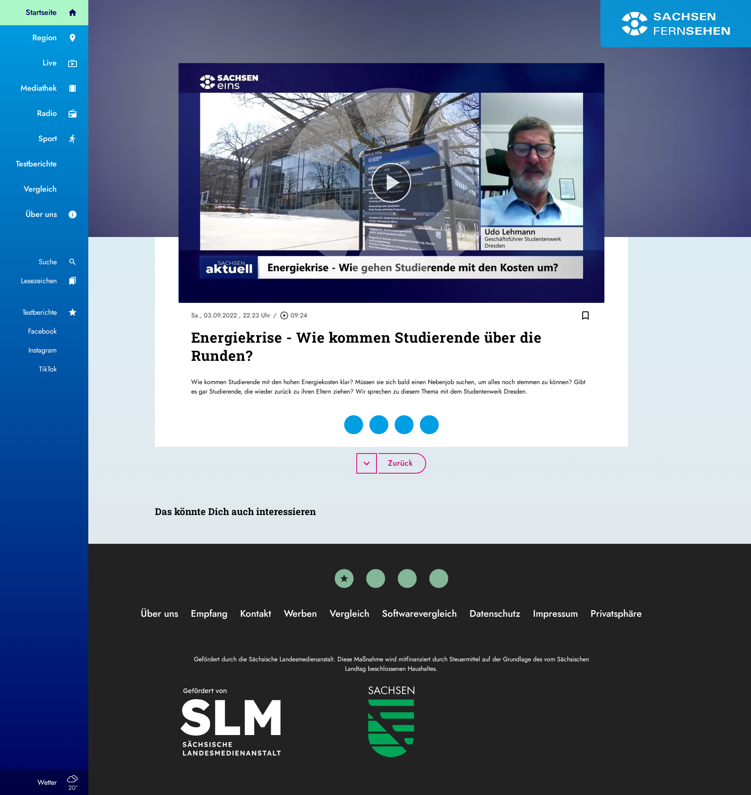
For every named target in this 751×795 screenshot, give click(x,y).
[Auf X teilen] (378, 424)
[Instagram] (407, 578)
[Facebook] (375, 578)
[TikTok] (438, 578)
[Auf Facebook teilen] (353, 424)
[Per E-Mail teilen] (429, 424)
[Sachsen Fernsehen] (675, 23)
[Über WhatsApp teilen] (404, 424)
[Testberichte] (344, 578)
